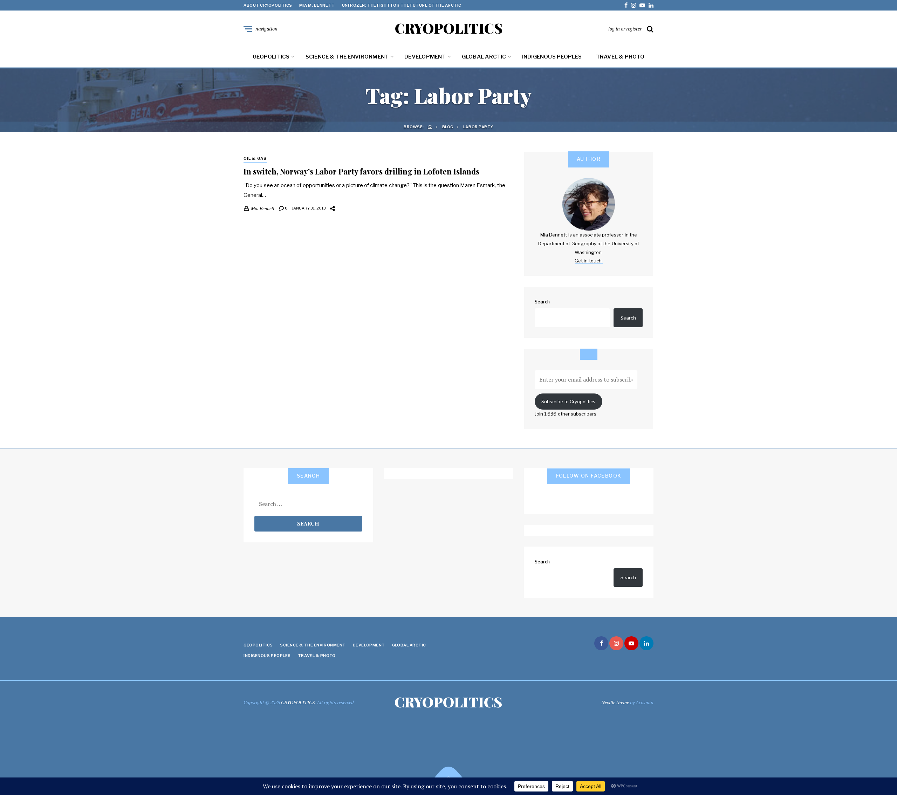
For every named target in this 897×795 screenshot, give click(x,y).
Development (425, 57)
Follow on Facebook (589, 476)
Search (542, 301)
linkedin (651, 5)
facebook (626, 5)
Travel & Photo (620, 57)
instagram (633, 5)
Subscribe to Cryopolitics (568, 401)
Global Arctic (484, 57)
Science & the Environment (347, 57)
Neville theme (615, 702)
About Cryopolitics (268, 5)
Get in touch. (589, 260)
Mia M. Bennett (317, 5)
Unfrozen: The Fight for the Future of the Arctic (401, 5)
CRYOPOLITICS (448, 28)
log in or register (625, 28)
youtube (642, 5)
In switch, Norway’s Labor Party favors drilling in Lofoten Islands (361, 171)
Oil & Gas (255, 158)
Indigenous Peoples (552, 57)
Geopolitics (271, 57)
